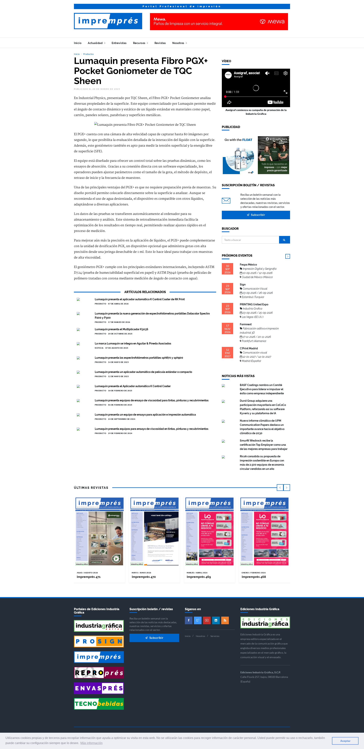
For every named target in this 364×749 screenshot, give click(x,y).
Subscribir (257, 214)
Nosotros (178, 43)
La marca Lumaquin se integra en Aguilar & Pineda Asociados (133, 343)
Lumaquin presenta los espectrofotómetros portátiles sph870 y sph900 (139, 357)
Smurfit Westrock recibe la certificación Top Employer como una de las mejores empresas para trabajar (263, 444)
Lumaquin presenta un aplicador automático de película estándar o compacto (143, 371)
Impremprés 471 (88, 577)
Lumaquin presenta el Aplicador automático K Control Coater (133, 386)
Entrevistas (119, 43)
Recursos (139, 43)
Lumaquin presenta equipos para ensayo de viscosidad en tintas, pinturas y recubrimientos (151, 428)
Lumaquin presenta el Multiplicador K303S (121, 329)
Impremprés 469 (199, 577)
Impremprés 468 (254, 577)
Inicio (77, 43)
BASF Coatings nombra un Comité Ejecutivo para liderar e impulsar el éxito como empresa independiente (262, 389)
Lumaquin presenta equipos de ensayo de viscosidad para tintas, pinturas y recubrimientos (152, 400)
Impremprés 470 (144, 577)
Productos (88, 54)
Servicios (214, 636)
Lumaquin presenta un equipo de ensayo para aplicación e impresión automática (145, 414)
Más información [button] (91, 743)
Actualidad (95, 43)
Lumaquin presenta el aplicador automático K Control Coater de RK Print (140, 299)
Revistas (160, 43)
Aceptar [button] (345, 740)
